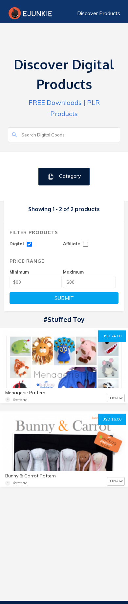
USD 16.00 (111, 419)
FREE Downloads (55, 102)
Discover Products (98, 13)
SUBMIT (64, 298)
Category (69, 176)
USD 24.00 (111, 336)
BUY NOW (116, 398)
